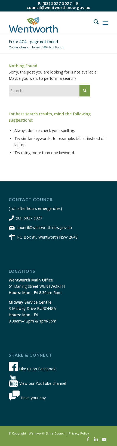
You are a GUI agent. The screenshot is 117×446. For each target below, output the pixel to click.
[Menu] (105, 22)
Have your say (33, 397)
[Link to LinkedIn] (96, 439)
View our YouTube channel (42, 383)
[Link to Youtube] (104, 439)
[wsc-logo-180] (48, 23)
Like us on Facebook (37, 368)
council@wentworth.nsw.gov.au (58, 7)
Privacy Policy (79, 433)
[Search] (93, 23)
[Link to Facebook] (88, 439)
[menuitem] (93, 23)
